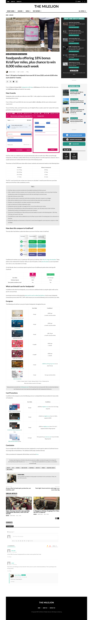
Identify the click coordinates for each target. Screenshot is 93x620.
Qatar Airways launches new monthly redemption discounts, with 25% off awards (18, 512)
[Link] (28, 541)
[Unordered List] (22, 541)
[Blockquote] (24, 541)
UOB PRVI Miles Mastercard (14, 430)
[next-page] (58, 518)
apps (13, 467)
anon (20, 576)
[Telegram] (13, 81)
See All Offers (74, 70)
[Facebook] (82, 1)
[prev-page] (56, 518)
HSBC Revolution (17, 378)
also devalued (45, 261)
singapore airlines (51, 467)
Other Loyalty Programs (22, 54)
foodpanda (31, 467)
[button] (77, 1)
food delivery (24, 467)
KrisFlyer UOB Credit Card (17, 368)
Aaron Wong (12, 71)
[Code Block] (26, 541)
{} (30, 540)
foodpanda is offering (27, 87)
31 (84, 113)
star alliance (9, 469)
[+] (32, 540)
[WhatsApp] (16, 81)
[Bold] (13, 541)
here (37, 454)
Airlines (11, 15)
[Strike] (19, 541)
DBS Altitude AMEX (13, 441)
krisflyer (38, 467)
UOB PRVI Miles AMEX (14, 420)
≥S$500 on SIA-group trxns (48, 363)
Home (7, 15)
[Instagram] (84, 1)
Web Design (54, 612)
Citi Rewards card (24, 387)
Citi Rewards (17, 328)
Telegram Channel (28, 461)
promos (43, 467)
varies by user (48, 436)
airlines (8, 467)
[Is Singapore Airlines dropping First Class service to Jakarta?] (46, 503)
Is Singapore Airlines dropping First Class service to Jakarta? (46, 511)
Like (66, 153)
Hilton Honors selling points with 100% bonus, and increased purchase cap (77, 111)
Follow (74, 153)
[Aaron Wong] (7, 72)
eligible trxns (45, 406)
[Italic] (15, 541)
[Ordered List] (21, 541)
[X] (10, 81)
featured (18, 467)
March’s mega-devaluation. (49, 259)
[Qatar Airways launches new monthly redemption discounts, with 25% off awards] (19, 503)
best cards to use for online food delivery (35, 295)
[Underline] (17, 541)
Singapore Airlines (13, 54)
